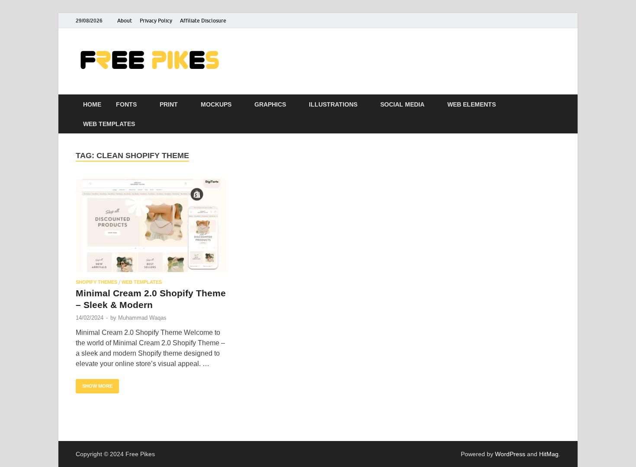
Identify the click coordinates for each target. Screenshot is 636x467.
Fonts (126, 104)
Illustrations (333, 104)
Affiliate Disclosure (203, 20)
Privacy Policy (156, 20)
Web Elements (471, 104)
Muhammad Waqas (142, 318)
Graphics (270, 104)
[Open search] (555, 104)
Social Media (402, 104)
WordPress (510, 454)
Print (169, 104)
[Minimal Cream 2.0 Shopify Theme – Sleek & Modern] (151, 225)
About (124, 20)
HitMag (549, 454)
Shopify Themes (96, 282)
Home (92, 104)
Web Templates (109, 123)
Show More (94, 384)
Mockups (216, 104)
